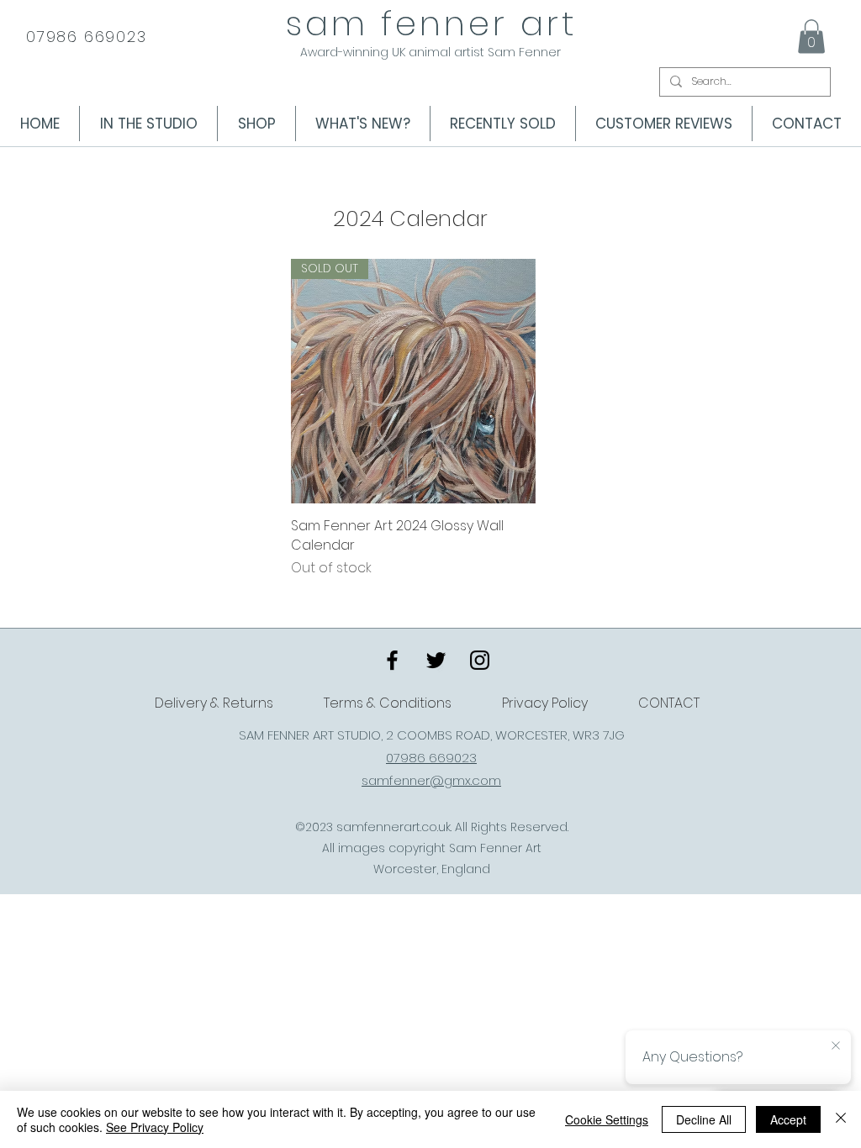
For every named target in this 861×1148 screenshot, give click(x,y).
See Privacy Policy (154, 1127)
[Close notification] (836, 1046)
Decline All (704, 1119)
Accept (788, 1119)
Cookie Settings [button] (606, 1119)
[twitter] (436, 660)
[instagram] (480, 660)
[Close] (841, 1119)
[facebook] (392, 660)
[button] (811, 36)
